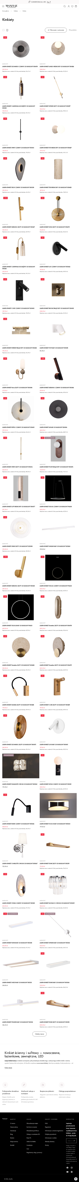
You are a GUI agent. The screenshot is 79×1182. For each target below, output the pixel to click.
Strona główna (5, 11)
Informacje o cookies (51, 1138)
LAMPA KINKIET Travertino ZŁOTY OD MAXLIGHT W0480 (18, 665)
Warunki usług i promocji (28, 1106)
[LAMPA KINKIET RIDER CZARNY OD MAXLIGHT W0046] (20, 805)
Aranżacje (13, 1130)
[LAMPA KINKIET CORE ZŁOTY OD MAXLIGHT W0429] (58, 686)
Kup (48, 2)
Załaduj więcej (39, 1034)
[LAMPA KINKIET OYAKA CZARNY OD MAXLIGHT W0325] (20, 885)
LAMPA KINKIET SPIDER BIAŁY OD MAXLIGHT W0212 (55, 943)
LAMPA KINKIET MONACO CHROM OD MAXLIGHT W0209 (57, 903)
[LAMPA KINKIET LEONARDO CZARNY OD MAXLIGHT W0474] (20, 48)
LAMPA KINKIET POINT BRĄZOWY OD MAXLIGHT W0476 (56, 467)
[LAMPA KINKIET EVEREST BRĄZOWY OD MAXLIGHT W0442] (20, 330)
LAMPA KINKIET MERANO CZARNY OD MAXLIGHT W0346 (57, 387)
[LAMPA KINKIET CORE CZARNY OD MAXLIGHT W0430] (20, 290)
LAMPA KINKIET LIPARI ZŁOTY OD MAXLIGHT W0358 (17, 546)
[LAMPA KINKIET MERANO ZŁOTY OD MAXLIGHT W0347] (20, 209)
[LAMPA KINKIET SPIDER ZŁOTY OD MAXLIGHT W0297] (58, 88)
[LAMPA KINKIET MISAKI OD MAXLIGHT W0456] (58, 409)
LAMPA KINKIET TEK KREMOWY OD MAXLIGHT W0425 (55, 187)
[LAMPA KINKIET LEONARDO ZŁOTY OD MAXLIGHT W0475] (20, 726)
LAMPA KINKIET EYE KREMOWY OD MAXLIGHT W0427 (56, 148)
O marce (5, 1111)
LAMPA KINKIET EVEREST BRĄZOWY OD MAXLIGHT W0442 (19, 348)
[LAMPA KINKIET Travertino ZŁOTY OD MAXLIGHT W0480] (20, 647)
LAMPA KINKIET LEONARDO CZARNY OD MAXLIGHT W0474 (20, 66)
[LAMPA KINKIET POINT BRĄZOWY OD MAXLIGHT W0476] (58, 448)
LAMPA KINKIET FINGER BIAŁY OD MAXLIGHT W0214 (17, 1022)
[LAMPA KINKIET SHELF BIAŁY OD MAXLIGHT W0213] (20, 964)
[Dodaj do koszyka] (21, 58)
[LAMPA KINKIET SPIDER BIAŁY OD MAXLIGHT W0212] (58, 924)
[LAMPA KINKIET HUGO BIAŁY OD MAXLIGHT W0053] (58, 805)
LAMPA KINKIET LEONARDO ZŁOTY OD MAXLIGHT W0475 (19, 744)
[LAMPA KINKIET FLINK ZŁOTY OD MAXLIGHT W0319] (58, 845)
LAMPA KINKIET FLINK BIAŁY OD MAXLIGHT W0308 (17, 943)
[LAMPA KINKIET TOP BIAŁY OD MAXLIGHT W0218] (58, 330)
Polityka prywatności (50, 1134)
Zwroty (47, 1145)
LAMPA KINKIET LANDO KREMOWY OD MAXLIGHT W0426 (57, 66)
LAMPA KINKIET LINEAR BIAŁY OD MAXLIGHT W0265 (55, 546)
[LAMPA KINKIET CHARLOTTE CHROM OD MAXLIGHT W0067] (20, 845)
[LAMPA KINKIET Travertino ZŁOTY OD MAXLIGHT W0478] (58, 607)
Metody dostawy (49, 1141)
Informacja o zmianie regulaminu (54, 1130)
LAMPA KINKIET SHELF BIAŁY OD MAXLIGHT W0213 (17, 982)
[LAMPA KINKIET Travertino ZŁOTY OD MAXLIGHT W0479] (58, 647)
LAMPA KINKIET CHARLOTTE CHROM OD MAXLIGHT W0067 (19, 863)
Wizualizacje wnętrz (32, 1123)
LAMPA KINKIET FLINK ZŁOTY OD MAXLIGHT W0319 (54, 863)
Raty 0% (29, 1138)
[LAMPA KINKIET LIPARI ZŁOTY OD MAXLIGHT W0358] (20, 528)
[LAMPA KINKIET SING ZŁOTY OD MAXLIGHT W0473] (58, 209)
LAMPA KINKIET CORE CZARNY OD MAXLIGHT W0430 (18, 308)
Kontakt (12, 1145)
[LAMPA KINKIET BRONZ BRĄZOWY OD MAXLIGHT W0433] (58, 290)
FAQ (46, 1123)
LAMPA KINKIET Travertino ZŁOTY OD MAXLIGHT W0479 (56, 665)
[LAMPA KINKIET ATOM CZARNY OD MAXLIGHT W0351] (58, 766)
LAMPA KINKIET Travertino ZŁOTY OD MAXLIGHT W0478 (56, 625)
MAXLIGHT (5, 64)
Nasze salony (44, 1101)
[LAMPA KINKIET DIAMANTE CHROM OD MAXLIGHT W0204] (20, 766)
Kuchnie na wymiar (32, 1127)
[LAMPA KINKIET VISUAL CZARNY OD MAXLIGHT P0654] (58, 567)
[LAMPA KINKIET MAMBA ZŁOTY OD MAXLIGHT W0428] (20, 686)
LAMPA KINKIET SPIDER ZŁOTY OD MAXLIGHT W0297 (55, 106)
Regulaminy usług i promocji (34, 1152)
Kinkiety (24, 11)
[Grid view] (3, 30)
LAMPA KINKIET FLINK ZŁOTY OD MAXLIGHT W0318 (54, 1022)
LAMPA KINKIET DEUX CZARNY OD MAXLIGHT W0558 (18, 187)
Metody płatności (64, 1104)
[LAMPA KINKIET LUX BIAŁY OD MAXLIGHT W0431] (58, 726)
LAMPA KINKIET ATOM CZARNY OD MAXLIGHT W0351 (55, 784)
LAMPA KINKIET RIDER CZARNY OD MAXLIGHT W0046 (18, 824)
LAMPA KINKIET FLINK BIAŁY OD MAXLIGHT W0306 (54, 982)
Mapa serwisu (14, 1141)
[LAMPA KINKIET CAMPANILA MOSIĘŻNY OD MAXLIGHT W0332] (20, 248)
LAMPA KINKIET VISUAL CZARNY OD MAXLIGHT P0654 (56, 586)
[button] (3, 6)
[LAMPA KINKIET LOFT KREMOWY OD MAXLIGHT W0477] (20, 488)
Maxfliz (11, 1179)
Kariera (12, 1138)
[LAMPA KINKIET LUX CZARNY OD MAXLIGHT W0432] (58, 248)
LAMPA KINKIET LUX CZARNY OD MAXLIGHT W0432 (55, 267)
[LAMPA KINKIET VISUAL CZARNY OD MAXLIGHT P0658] (58, 488)
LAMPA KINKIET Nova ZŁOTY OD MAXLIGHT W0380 (17, 387)
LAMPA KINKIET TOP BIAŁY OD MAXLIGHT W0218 (54, 348)
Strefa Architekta (31, 1141)
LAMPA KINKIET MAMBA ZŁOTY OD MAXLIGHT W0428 (18, 705)
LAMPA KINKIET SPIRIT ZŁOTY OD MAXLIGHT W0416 (17, 467)
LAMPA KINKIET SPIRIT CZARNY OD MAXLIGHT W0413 (18, 148)
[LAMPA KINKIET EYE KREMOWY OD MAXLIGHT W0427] (58, 129)
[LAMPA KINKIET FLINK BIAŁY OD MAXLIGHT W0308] (20, 924)
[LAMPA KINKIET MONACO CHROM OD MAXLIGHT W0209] (58, 885)
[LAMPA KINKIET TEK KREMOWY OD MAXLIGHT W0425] (58, 169)
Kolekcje (16, 11)
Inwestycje (29, 1145)
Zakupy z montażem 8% (33, 1134)
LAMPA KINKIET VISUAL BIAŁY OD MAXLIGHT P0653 (17, 625)
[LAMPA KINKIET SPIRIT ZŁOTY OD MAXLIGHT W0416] (20, 448)
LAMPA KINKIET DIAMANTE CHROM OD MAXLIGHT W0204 (19, 784)
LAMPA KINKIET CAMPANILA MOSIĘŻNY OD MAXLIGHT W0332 (18, 267)
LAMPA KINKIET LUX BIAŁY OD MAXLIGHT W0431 (54, 744)
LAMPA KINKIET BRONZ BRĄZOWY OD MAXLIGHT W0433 (57, 308)
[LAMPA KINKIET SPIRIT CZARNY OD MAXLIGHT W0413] (20, 129)
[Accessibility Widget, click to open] (76, 1179)
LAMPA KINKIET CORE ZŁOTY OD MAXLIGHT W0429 (55, 705)
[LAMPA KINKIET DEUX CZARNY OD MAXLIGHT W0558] (20, 169)
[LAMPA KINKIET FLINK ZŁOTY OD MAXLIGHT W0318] (58, 1004)
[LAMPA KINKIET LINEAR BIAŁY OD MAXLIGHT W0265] (58, 528)
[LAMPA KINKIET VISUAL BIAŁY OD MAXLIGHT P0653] (20, 607)
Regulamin (48, 1127)
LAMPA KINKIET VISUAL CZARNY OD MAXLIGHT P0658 (56, 506)
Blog (11, 1134)
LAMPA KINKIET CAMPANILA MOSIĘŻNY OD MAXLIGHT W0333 (18, 107)
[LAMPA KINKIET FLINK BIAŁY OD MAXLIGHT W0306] (58, 964)
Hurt (28, 1149)
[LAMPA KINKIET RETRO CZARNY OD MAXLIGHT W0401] (20, 409)
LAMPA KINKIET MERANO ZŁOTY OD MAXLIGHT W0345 (18, 586)
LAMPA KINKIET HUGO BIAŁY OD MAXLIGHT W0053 (55, 824)
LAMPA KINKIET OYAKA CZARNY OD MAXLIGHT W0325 (18, 903)
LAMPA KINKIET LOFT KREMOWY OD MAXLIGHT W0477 (18, 506)
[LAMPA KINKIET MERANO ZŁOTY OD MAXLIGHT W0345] (20, 567)
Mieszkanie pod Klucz (33, 1130)
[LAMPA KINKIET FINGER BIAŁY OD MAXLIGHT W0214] (20, 1004)
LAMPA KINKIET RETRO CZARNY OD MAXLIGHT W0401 (18, 427)
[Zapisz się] (74, 1140)
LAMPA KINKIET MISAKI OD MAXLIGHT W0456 (53, 427)
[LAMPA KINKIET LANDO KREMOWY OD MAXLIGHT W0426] (58, 48)
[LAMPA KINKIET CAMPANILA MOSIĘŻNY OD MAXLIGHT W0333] (20, 88)
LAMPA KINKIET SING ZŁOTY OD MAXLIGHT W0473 (55, 227)
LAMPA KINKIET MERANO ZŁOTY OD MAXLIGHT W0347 (18, 227)
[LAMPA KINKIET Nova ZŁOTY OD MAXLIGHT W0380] (20, 369)
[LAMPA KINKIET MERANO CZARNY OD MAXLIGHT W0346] (58, 369)
